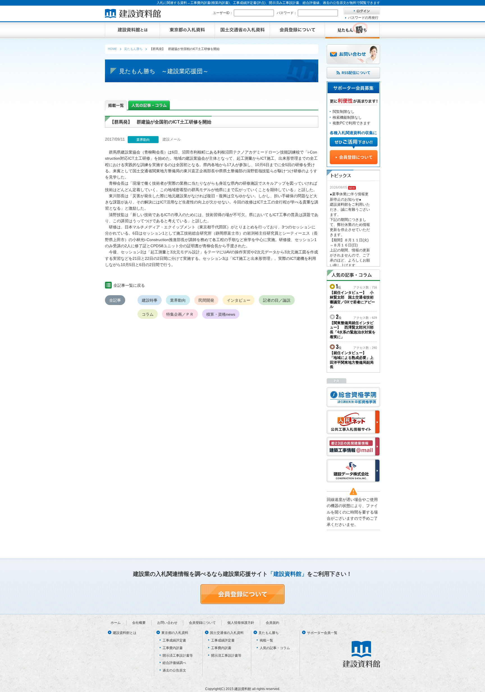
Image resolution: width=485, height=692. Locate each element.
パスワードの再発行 (363, 18)
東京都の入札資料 (174, 633)
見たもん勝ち (268, 633)
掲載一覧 (266, 640)
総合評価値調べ (174, 663)
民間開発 (206, 300)
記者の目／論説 (276, 300)
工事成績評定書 (174, 640)
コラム (148, 314)
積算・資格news (220, 314)
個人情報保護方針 (240, 623)
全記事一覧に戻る (129, 285)
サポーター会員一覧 (322, 633)
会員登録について (202, 623)
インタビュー (238, 300)
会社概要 (139, 623)
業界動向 (178, 300)
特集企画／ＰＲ (180, 314)
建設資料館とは (124, 633)
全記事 (115, 300)
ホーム (116, 623)
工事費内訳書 (173, 648)
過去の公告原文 (174, 670)
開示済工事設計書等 (178, 655)
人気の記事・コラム (275, 648)
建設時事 (149, 300)
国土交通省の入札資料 (227, 633)
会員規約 (272, 623)
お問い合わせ (167, 623)
